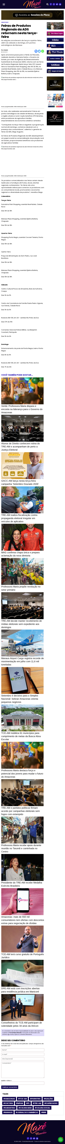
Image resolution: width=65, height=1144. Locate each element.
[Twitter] (39, 51)
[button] (60, 1139)
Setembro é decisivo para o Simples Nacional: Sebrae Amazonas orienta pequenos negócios (19, 698)
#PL (28, 1103)
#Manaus (8, 1112)
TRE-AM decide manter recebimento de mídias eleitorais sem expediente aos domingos (21, 624)
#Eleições (48, 1099)
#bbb (43, 1112)
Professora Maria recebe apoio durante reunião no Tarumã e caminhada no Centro (21, 848)
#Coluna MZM (25, 1108)
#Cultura (8, 1103)
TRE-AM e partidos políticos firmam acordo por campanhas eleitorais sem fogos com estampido (20, 811)
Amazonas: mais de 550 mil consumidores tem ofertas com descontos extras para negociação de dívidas (22, 920)
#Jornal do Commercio (27, 1112)
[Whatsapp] (42, 51)
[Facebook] (36, 51)
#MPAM (19, 1103)
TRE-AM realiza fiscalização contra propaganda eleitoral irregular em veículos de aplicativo (19, 518)
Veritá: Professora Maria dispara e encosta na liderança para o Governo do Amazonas (21, 409)
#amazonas (9, 1099)
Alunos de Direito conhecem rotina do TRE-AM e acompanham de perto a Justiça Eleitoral (20, 446)
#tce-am (22, 1099)
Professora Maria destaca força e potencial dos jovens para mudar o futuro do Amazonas (22, 773)
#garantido (9, 1108)
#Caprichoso (50, 1103)
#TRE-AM (37, 1103)
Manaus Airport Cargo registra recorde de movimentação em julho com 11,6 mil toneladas (22, 661)
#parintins (35, 1099)
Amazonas (4, 22)
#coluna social (42, 1108)
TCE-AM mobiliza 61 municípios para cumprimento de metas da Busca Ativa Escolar (21, 736)
